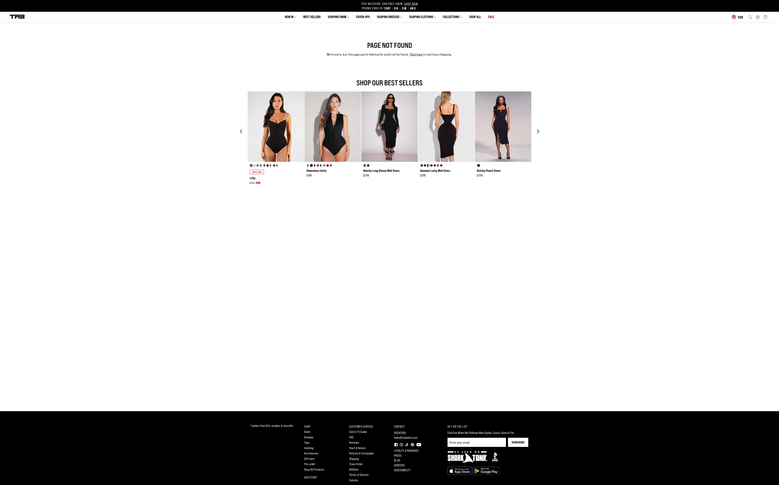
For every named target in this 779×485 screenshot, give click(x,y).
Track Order (356, 464)
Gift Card (309, 458)
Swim (307, 431)
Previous (241, 131)
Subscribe (518, 442)
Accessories (311, 453)
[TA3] (17, 16)
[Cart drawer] (765, 16)
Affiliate (353, 469)
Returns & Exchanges (361, 453)
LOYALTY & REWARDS (406, 450)
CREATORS (400, 433)
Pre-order (309, 464)
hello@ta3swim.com (405, 437)
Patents (353, 480)
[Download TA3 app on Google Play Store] (485, 470)
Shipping (354, 458)
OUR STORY (310, 477)
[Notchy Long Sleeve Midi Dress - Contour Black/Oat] (389, 126)
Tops (306, 442)
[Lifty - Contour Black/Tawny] (276, 126)
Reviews (354, 442)
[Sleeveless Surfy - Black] (332, 126)
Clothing (308, 448)
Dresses (308, 437)
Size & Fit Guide (358, 431)
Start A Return (357, 448)
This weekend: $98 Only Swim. (389, 6)
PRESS (397, 455)
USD (740, 17)
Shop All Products (314, 469)
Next (537, 131)
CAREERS (399, 465)
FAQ (351, 437)
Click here (416, 54)
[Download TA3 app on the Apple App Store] (460, 470)
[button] (395, 444)
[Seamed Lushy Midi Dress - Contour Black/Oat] (446, 126)
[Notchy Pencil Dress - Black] (503, 126)
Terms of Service (359, 474)
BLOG (397, 460)
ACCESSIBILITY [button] (402, 470)
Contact (399, 426)
